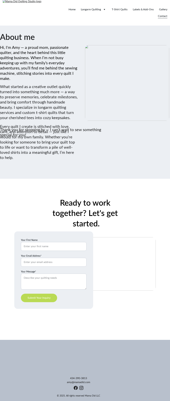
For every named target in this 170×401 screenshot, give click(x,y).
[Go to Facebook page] (76, 388)
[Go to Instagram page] (81, 388)
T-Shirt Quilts (120, 9)
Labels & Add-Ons (143, 9)
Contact (162, 16)
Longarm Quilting (91, 9)
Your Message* (28, 272)
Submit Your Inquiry (39, 298)
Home (72, 9)
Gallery (163, 9)
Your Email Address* (31, 256)
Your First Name (29, 240)
